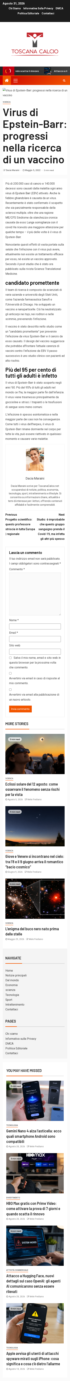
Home (9, 970)
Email (13, 632)
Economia (11, 985)
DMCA (59, 8)
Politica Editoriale (28, 13)
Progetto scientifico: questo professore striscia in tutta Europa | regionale (20, 524)
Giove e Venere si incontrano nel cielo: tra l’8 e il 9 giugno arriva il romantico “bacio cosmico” (34, 861)
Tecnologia (12, 995)
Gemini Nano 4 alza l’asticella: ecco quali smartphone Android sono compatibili (33, 1136)
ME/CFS (10, 217)
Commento (17, 569)
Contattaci (48, 13)
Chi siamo (15, 8)
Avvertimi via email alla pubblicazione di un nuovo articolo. (34, 697)
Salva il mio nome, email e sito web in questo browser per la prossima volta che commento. (35, 662)
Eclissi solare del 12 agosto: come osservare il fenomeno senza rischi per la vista (32, 789)
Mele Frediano (34, 799)
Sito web (14, 645)
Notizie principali (16, 975)
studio (30, 264)
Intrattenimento (14, 1004)
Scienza (7, 102)
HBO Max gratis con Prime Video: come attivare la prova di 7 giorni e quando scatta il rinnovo (33, 1208)
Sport (8, 999)
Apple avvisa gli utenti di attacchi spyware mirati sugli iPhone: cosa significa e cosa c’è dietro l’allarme (33, 1358)
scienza (10, 990)
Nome (14, 620)
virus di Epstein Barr (18, 193)
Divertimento (13, 1198)
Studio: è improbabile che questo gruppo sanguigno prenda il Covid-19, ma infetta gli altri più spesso (51, 527)
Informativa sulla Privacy (38, 8)
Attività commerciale (17, 1270)
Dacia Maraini (13, 170)
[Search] (64, 80)
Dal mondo (12, 980)
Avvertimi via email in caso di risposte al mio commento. (34, 681)
